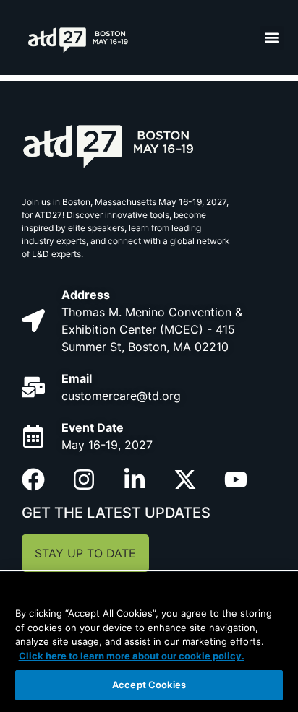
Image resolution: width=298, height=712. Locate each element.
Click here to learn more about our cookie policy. (131, 655)
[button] (272, 38)
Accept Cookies (149, 684)
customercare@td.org (121, 395)
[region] (149, 642)
